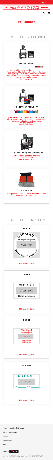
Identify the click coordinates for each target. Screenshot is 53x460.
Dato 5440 (26, 366)
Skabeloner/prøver (26, 79)
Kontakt (5, 436)
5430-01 (26, 274)
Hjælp (5, 444)
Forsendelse (7, 440)
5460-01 (26, 320)
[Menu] (4, 13)
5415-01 (26, 229)
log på (44, 2)
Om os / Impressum (10, 432)
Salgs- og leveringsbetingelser (13, 428)
